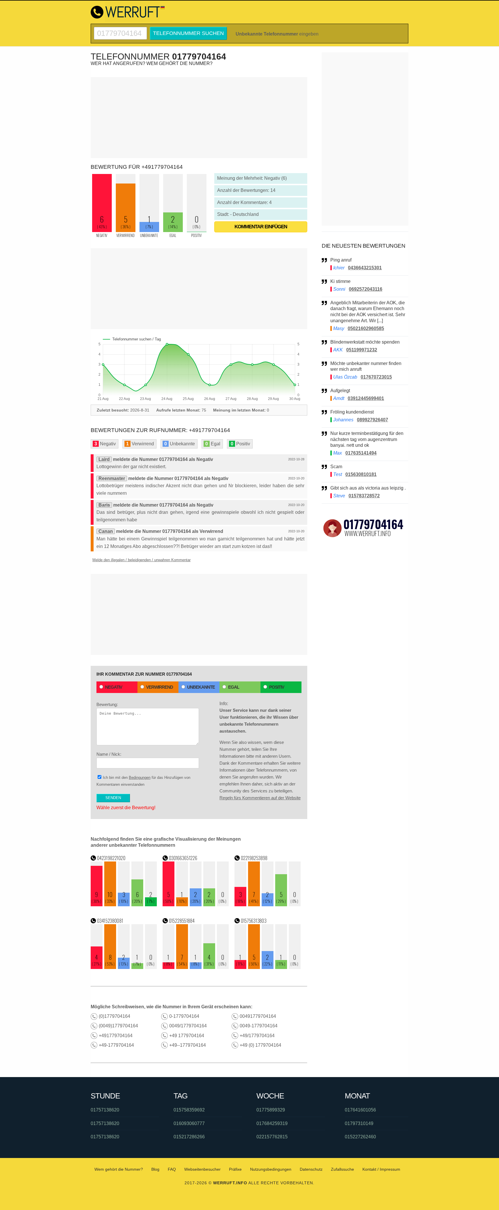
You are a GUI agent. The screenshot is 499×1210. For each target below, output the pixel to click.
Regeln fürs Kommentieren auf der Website (260, 797)
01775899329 (270, 1109)
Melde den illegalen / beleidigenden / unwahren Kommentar (141, 560)
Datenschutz (311, 1169)
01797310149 (359, 1123)
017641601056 (360, 1109)
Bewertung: (107, 704)
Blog (155, 1169)
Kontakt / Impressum (381, 1169)
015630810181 (361, 474)
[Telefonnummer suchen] (120, 29)
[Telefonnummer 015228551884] (196, 967)
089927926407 (372, 419)
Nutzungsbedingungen (270, 1169)
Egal (233, 687)
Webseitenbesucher (202, 1169)
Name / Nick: (108, 754)
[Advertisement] (199, 117)
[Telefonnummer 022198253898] (267, 904)
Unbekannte (201, 687)
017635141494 (361, 453)
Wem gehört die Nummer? (118, 1169)
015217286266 (189, 1136)
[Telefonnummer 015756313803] (267, 967)
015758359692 (189, 1109)
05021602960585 (366, 328)
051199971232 (361, 349)
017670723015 (376, 377)
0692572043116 (365, 289)
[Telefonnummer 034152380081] (124, 967)
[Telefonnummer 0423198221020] (124, 904)
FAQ (172, 1169)
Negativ (113, 687)
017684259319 (272, 1123)
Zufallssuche (342, 1169)
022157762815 (272, 1136)
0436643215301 (365, 267)
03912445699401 (366, 398)
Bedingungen (139, 777)
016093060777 (189, 1123)
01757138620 (105, 1109)
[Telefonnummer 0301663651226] (196, 904)
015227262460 (360, 1136)
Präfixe (235, 1169)
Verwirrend (159, 687)
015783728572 (364, 495)
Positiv (276, 687)
